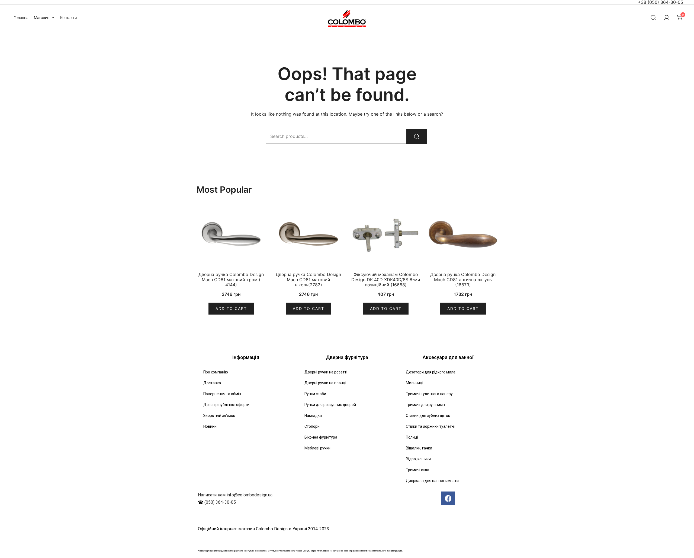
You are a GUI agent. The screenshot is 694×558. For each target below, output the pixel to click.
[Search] (416, 136)
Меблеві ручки (317, 448)
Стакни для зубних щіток (428, 415)
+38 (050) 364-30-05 (660, 2)
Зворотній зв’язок (219, 415)
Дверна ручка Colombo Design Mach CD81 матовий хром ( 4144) (231, 279)
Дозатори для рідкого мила (430, 372)
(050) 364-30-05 (220, 502)
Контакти (68, 17)
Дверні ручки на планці (325, 383)
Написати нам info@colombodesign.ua (235, 494)
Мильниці (414, 383)
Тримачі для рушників (425, 404)
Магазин (41, 17)
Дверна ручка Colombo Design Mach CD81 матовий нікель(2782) (308, 279)
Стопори (312, 426)
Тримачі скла (417, 470)
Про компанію (215, 372)
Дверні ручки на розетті (325, 372)
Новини (210, 426)
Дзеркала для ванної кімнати (432, 480)
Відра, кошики (418, 459)
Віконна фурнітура (320, 437)
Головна (21, 17)
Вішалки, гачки (419, 448)
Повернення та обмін (222, 394)
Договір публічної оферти (226, 404)
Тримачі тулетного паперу (429, 394)
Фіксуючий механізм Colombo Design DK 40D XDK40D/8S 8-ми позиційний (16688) (385, 279)
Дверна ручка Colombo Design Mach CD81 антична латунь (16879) (463, 279)
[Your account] (666, 17)
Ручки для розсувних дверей (330, 404)
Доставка (212, 383)
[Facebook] (448, 498)
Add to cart (231, 308)
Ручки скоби (315, 394)
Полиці (412, 437)
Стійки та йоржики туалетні (430, 426)
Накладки (313, 415)
